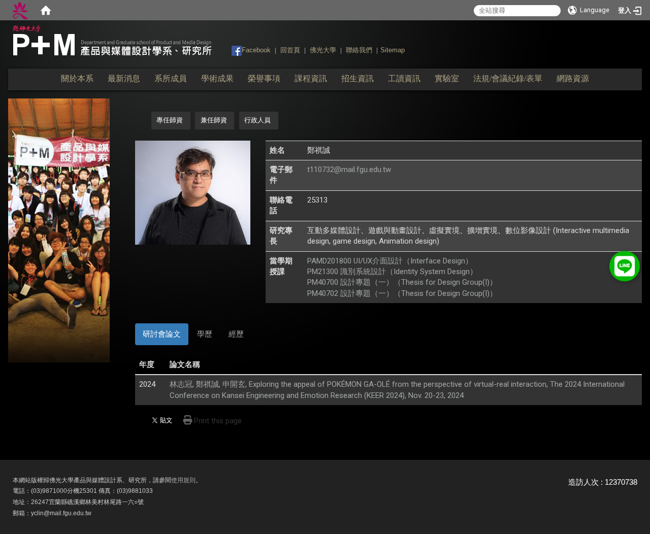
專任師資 (169, 120)
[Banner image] (59, 230)
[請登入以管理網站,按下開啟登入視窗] (20, 10)
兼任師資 (214, 120)
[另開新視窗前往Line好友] (624, 264)
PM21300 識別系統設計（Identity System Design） (392, 271)
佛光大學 (323, 50)
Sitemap (392, 50)
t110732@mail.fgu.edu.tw (349, 169)
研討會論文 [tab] (162, 334)
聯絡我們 (359, 50)
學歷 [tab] (204, 334)
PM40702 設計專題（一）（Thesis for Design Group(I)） (402, 293)
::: (227, 49)
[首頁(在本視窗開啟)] (45, 10)
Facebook (256, 50)
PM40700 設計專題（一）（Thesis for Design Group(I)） (402, 282)
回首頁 (290, 50)
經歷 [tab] (236, 334)
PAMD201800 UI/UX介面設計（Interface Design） (390, 260)
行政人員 (257, 120)
